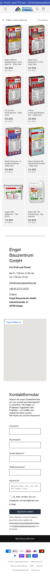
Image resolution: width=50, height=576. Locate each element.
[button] (5, 9)
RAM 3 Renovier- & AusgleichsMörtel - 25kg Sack (13, 163)
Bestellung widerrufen (25, 539)
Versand (39, 566)
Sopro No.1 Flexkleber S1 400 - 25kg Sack (36, 62)
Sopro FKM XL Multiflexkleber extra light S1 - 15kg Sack (13, 62)
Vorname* (14, 426)
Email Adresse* (16, 453)
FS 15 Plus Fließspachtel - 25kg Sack (13, 113)
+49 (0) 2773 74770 (19, 288)
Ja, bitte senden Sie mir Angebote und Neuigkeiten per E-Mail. (24, 501)
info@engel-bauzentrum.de (22, 283)
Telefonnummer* (17, 467)
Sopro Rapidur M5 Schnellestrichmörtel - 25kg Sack (36, 163)
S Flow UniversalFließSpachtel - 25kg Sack (36, 113)
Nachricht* (14, 480)
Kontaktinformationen (21, 570)
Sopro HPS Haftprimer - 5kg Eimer (11, 214)
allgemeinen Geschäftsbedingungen (24, 523)
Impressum (36, 570)
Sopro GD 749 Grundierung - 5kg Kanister (35, 214)
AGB (31, 566)
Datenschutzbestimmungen (24, 526)
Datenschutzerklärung (18, 566)
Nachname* (15, 439)
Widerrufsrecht (36, 561)
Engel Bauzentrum (21, 561)
